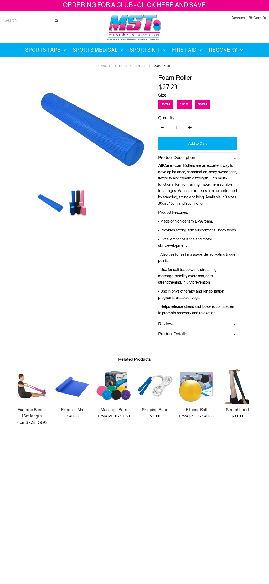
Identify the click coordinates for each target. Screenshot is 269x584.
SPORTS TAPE (43, 50)
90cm (202, 104)
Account (238, 18)
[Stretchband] (237, 386)
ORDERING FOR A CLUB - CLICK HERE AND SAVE (134, 4)
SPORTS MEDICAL (95, 50)
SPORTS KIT (145, 50)
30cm (165, 104)
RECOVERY (223, 50)
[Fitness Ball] (196, 386)
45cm (184, 104)
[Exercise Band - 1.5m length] (32, 386)
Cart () (259, 18)
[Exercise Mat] (73, 386)
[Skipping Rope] (155, 386)
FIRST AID (184, 50)
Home (102, 65)
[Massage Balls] (114, 386)
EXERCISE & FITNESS (130, 65)
